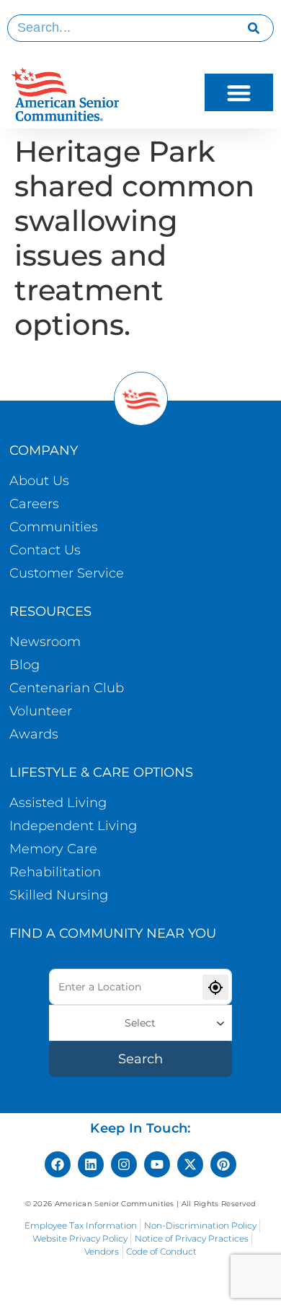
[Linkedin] (91, 1164)
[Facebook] (58, 1164)
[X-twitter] (190, 1164)
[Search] (254, 28)
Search (140, 1059)
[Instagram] (124, 1164)
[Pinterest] (223, 1164)
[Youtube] (157, 1164)
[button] (239, 93)
